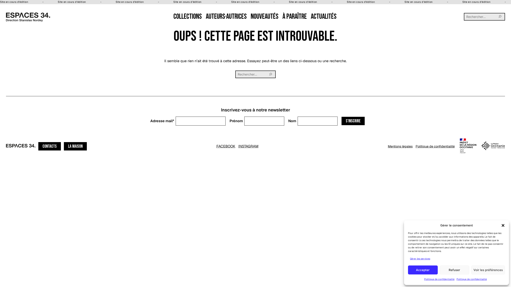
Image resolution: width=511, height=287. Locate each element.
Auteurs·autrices (226, 16)
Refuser (454, 270)
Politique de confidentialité (439, 279)
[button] (503, 225)
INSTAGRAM (248, 146)
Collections (187, 16)
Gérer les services (420, 258)
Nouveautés (264, 16)
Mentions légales (400, 146)
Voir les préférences (488, 270)
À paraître (294, 16)
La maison (75, 146)
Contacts (50, 146)
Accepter (423, 270)
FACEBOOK (225, 146)
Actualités (324, 16)
